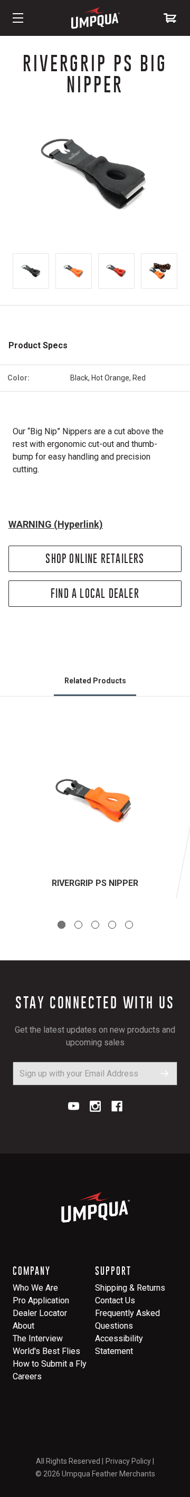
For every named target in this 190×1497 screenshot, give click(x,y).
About (23, 1326)
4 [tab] (112, 925)
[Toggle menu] (18, 18)
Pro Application (41, 1300)
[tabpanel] (95, 810)
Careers (27, 1376)
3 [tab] (95, 925)
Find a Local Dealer (95, 593)
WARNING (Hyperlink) (55, 524)
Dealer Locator (40, 1313)
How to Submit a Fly (50, 1364)
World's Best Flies (46, 1351)
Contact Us (115, 1300)
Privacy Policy (128, 1461)
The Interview (38, 1338)
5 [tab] (129, 925)
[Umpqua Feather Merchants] (95, 18)
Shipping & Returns (130, 1288)
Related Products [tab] (95, 680)
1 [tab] (61, 925)
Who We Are (35, 1288)
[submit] (165, 1073)
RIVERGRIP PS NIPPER (95, 883)
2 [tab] (78, 925)
